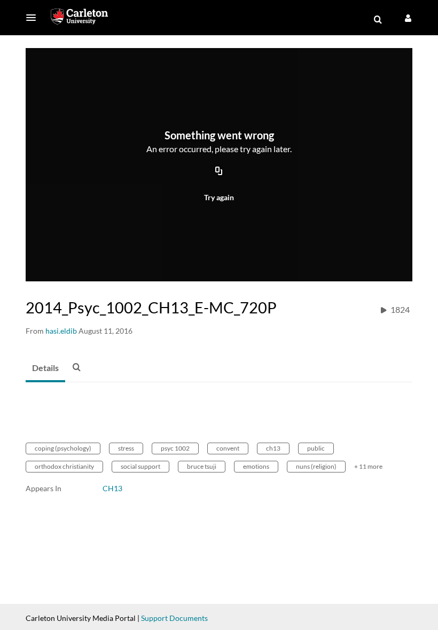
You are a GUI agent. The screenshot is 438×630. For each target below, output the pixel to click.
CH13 (112, 488)
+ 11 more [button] (368, 466)
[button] (34, 17)
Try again (219, 197)
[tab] (45, 368)
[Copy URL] (219, 171)
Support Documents (174, 618)
